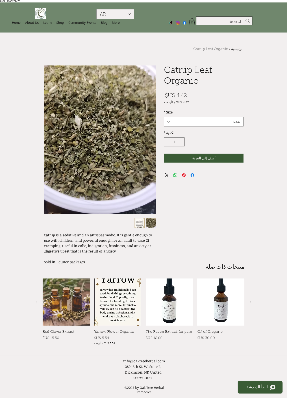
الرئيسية (237, 49)
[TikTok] (171, 23)
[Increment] (168, 142)
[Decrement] (181, 142)
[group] (143, 314)
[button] (60, 22)
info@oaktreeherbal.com (144, 361)
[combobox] (204, 121)
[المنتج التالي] (36, 302)
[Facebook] (184, 23)
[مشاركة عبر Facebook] (192, 175)
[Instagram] (178, 23)
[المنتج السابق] (250, 302)
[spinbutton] (174, 142)
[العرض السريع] (220, 302)
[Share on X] (167, 175)
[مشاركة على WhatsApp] (175, 175)
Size (168, 112)
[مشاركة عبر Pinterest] (184, 175)
